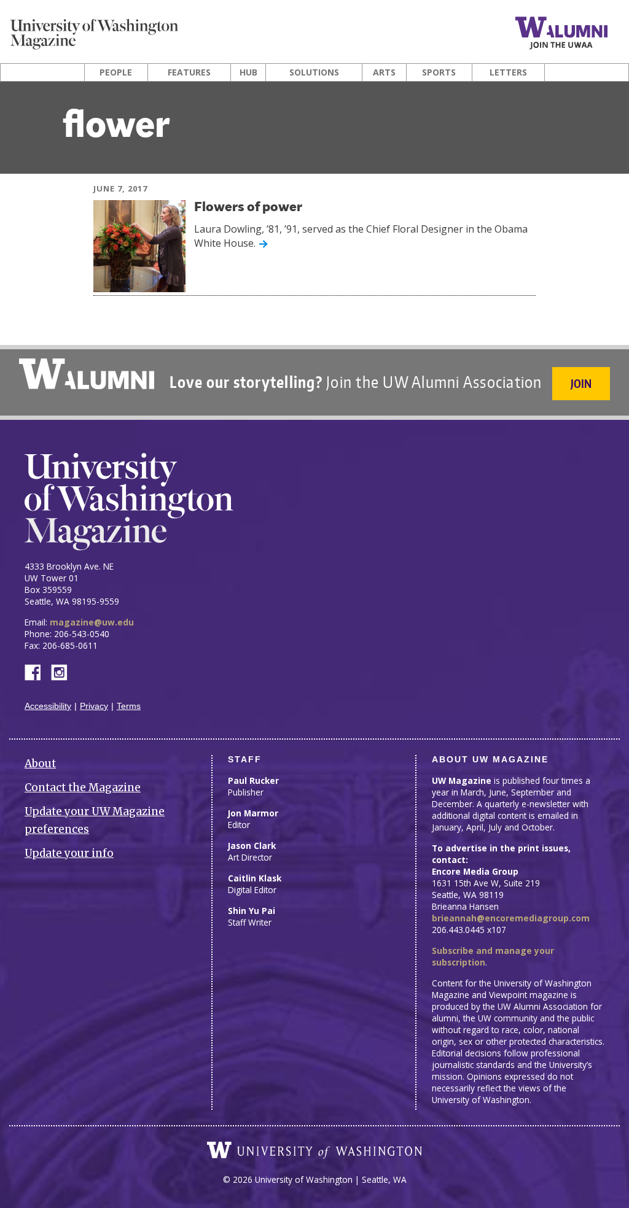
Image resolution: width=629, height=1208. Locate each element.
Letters (508, 72)
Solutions (314, 72)
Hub (248, 72)
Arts (384, 72)
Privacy (94, 706)
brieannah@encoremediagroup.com (511, 918)
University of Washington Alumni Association (86, 373)
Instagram (63, 671)
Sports (439, 72)
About (40, 763)
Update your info (69, 853)
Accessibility (48, 706)
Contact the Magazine (83, 787)
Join (581, 383)
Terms (129, 706)
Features (189, 72)
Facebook (37, 671)
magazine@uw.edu (92, 622)
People (116, 72)
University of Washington (314, 1150)
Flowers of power (248, 208)
